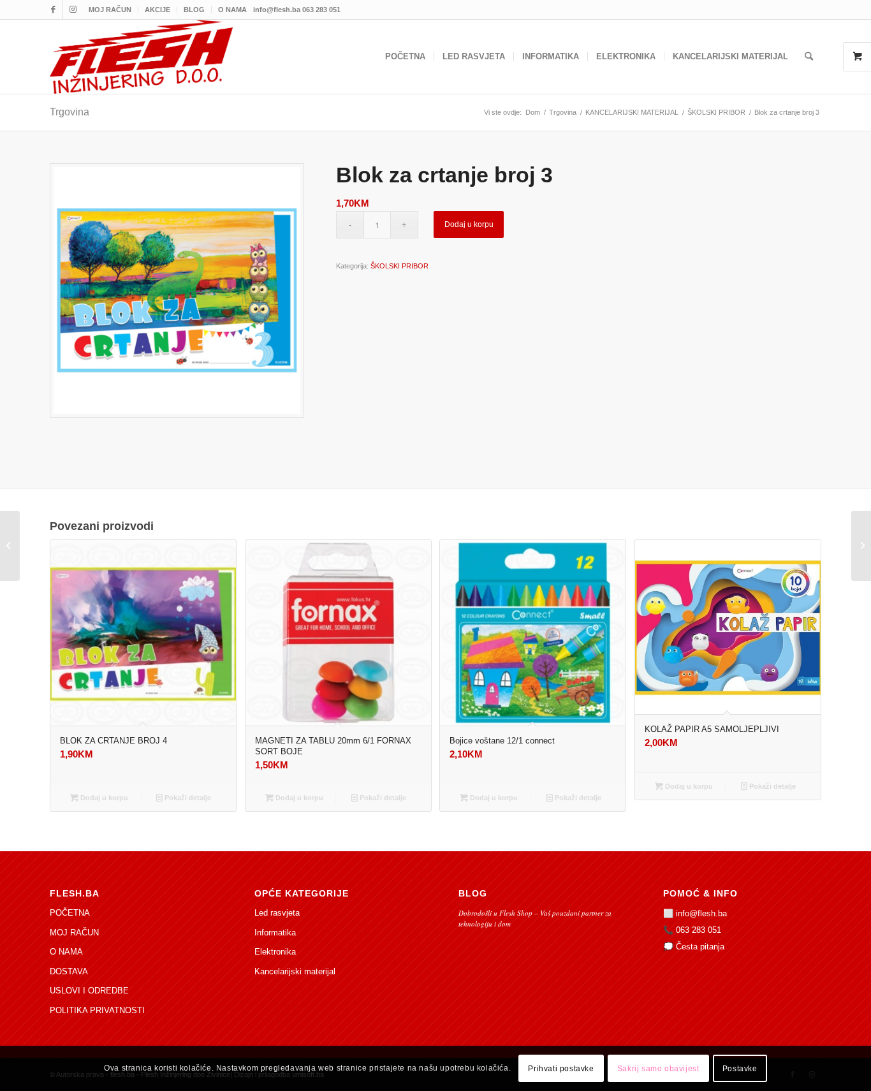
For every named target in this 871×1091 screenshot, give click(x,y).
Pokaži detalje (187, 798)
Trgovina (69, 111)
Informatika (275, 932)
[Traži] (808, 57)
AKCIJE (157, 9)
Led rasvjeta (277, 913)
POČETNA (70, 913)
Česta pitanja (700, 946)
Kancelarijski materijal (294, 971)
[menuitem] (110, 9)
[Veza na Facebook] (53, 9)
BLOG (194, 9)
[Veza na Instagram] (72, 9)
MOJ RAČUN (110, 9)
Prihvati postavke (561, 1068)
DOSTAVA (69, 971)
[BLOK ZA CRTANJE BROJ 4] (10, 546)
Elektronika (275, 951)
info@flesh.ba (701, 913)
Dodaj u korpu (469, 224)
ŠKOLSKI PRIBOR (399, 266)
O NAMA (232, 9)
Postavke (740, 1068)
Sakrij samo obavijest (658, 1068)
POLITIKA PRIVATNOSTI (97, 1010)
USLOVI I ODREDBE (89, 990)
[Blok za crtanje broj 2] (861, 546)
